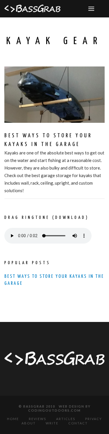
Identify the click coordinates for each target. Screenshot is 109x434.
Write (52, 423)
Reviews (37, 419)
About (29, 423)
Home (13, 419)
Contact (78, 423)
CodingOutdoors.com (54, 410)
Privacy (93, 419)
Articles (65, 419)
